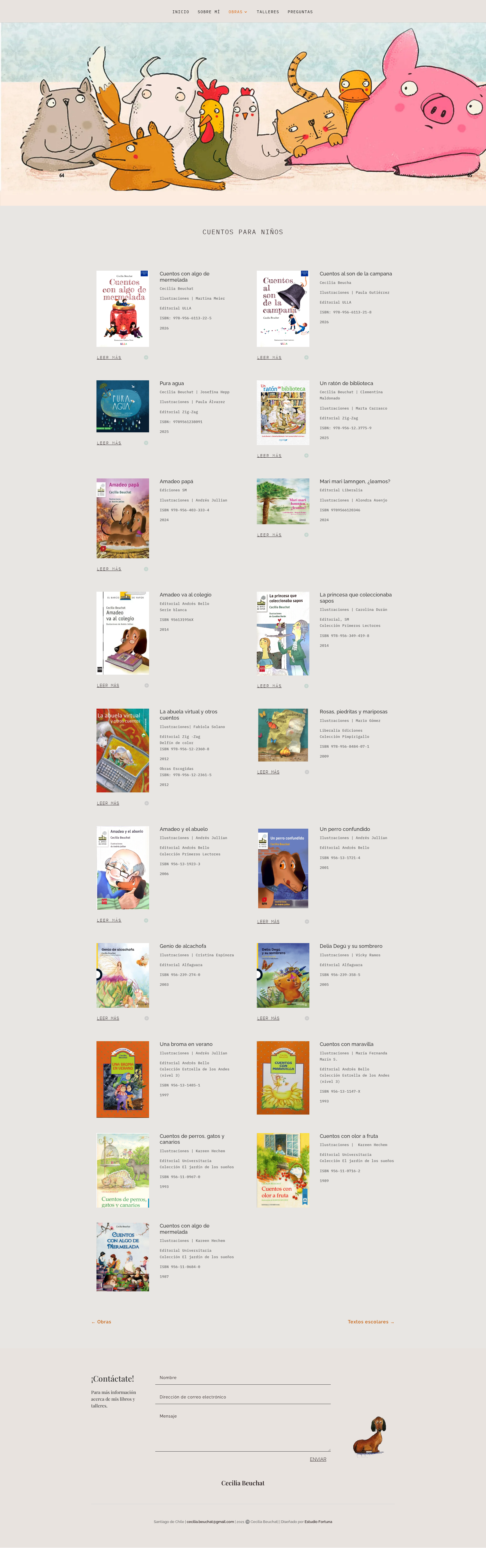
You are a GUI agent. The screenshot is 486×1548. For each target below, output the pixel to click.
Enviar (318, 1459)
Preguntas (300, 12)
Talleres (268, 12)
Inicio (180, 12)
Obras (236, 12)
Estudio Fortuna (318, 1522)
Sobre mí (209, 12)
